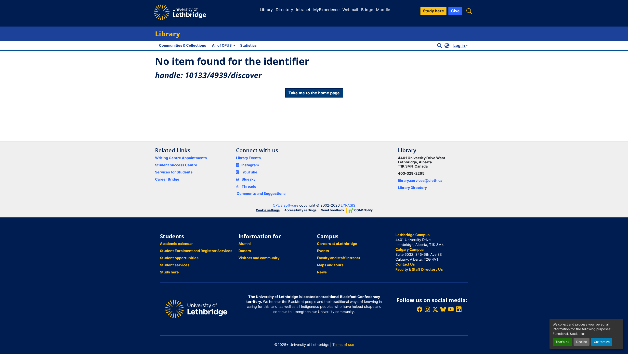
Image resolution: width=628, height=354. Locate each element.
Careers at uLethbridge (337, 243)
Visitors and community (258, 258)
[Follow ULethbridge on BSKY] (443, 309)
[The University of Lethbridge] (196, 308)
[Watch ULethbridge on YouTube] (451, 309)
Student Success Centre (176, 165)
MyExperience (326, 9)
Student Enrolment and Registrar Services (196, 251)
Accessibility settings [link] (300, 210)
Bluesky (248, 179)
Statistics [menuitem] (248, 45)
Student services (174, 265)
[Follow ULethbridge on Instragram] (427, 309)
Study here (169, 272)
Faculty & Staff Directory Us (419, 269)
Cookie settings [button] (268, 210)
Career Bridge (167, 179)
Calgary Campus (409, 249)
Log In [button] (459, 45)
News (322, 272)
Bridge (367, 9)
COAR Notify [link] (363, 210)
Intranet (303, 9)
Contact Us (405, 264)
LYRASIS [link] (348, 205)
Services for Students (174, 172)
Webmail (350, 9)
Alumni (244, 243)
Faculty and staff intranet (338, 258)
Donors (244, 251)
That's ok (562, 342)
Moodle (383, 9)
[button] (469, 11)
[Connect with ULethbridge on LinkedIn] (459, 309)
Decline (581, 342)
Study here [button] (433, 10)
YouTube (249, 172)
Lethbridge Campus (412, 235)
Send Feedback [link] (332, 210)
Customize (602, 342)
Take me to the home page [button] (314, 92)
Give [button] (455, 10)
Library (266, 9)
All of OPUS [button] (222, 45)
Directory (284, 9)
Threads (248, 186)
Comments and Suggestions (261, 193)
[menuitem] (223, 45)
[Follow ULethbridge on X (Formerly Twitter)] (435, 309)
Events (323, 251)
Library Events (248, 158)
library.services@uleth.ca (420, 180)
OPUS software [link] (285, 205)
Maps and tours (330, 265)
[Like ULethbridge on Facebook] (419, 309)
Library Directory (412, 187)
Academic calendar (176, 243)
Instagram (250, 165)
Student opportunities (179, 258)
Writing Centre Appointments (181, 158)
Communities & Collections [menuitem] (182, 45)
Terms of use (343, 344)
